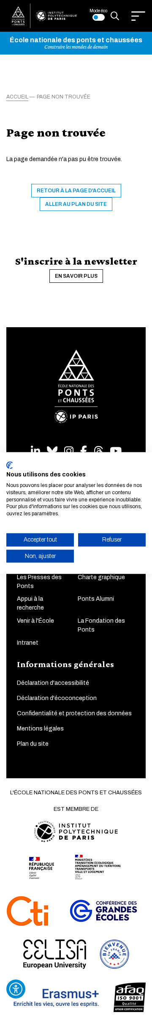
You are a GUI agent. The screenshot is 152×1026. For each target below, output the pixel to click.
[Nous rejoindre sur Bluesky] (52, 451)
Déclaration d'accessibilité (53, 683)
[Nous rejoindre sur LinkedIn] (35, 451)
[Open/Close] (138, 16)
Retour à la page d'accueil (76, 191)
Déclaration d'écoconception (57, 698)
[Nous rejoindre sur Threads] (98, 451)
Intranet (27, 643)
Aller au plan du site (76, 204)
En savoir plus (76, 276)
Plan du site (33, 744)
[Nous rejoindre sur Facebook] (83, 451)
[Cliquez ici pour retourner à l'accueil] (44, 15)
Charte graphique (101, 577)
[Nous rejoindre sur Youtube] (116, 451)
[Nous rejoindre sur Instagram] (68, 451)
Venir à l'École (35, 621)
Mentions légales (40, 728)
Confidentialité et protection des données (74, 713)
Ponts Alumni (96, 599)
